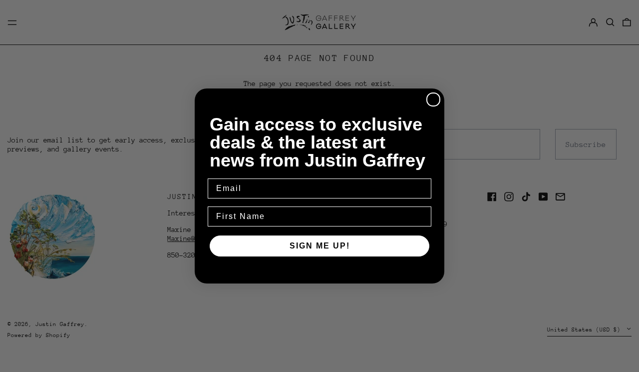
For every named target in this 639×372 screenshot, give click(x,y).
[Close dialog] (433, 100)
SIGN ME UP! (320, 246)
